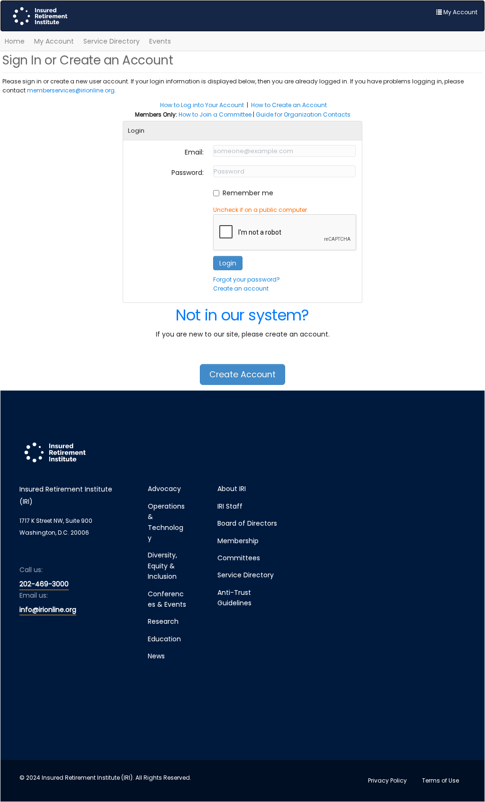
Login (227, 263)
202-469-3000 (44, 584)
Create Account (242, 374)
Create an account (241, 288)
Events (160, 41)
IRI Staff (229, 506)
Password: (187, 172)
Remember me (248, 193)
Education (164, 639)
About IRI (231, 488)
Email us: (33, 595)
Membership (238, 541)
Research (163, 621)
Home (15, 41)
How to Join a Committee (215, 114)
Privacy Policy (387, 780)
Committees (238, 558)
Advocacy (164, 488)
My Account (54, 41)
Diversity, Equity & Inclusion (162, 565)
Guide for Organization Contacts (303, 114)
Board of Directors (247, 523)
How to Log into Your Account (202, 105)
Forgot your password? (246, 279)
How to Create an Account (289, 105)
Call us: (31, 569)
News (156, 656)
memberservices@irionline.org (71, 90)
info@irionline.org (47, 609)
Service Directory (111, 41)
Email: (194, 152)
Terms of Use (440, 780)
